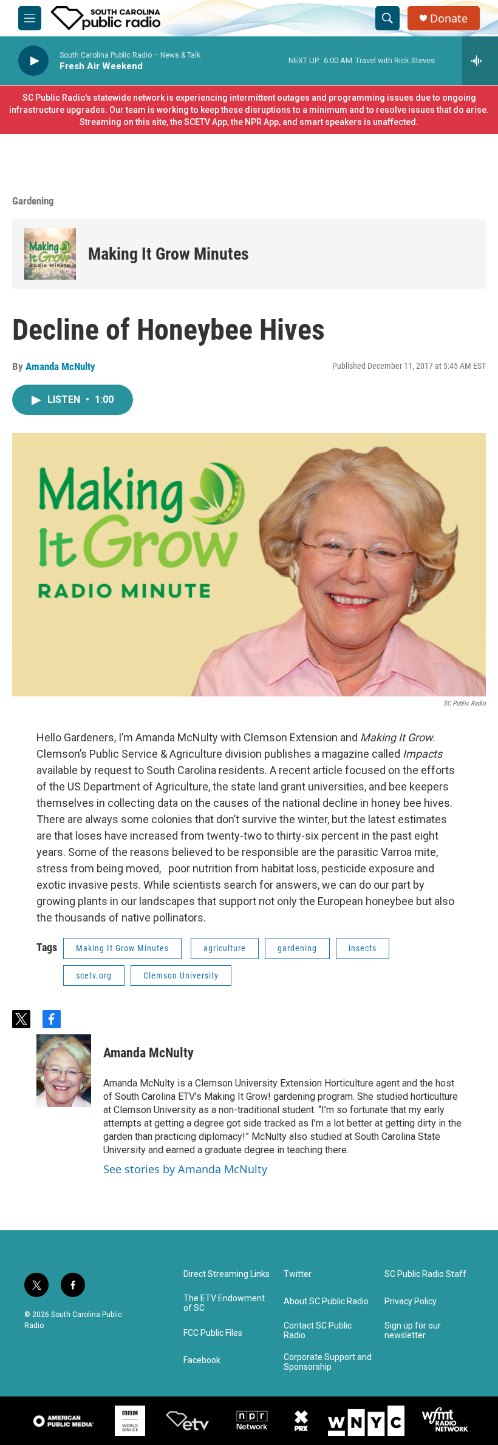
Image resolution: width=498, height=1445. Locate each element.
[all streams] (480, 60)
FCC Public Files (212, 1333)
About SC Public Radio (326, 1301)
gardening (297, 948)
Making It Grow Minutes (168, 254)
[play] (33, 61)
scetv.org (94, 975)
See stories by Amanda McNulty (185, 1169)
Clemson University (181, 975)
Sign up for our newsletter (412, 1330)
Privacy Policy (410, 1301)
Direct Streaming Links (226, 1274)
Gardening (33, 201)
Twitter (298, 1274)
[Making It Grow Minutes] (50, 254)
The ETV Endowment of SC (224, 1303)
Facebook (201, 1360)
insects (363, 948)
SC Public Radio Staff (425, 1274)
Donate (449, 18)
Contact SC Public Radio (318, 1330)
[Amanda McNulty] (63, 1070)
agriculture (224, 948)
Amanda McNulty (60, 366)
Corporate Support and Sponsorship (328, 1362)
